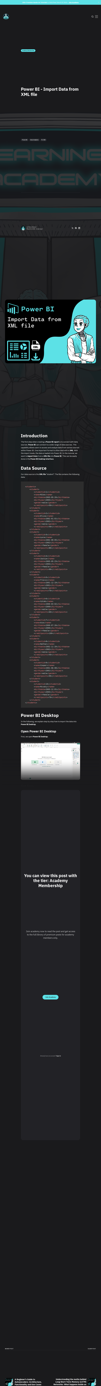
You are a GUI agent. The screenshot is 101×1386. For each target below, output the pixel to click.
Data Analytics (34, 140)
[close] (98, 2)
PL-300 (43, 140)
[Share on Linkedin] (78, 228)
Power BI (24, 140)
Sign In (58, 1056)
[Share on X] (71, 228)
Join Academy (50, 997)
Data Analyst (32, 227)
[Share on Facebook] (75, 228)
